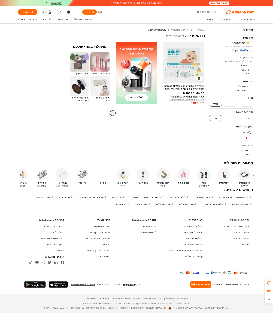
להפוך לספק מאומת (55, 244)
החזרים (106, 244)
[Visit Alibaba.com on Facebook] (62, 262)
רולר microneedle (240, 204)
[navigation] (231, 92)
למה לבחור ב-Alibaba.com (236, 226)
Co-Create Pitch (241, 232)
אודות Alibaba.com (239, 219)
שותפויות (59, 250)
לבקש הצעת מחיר (148, 232)
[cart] (58, 12)
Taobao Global (149, 298)
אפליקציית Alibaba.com (83, 284)
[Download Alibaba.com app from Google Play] (35, 284)
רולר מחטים (141, 204)
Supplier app (129, 284)
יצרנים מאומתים (148, 226)
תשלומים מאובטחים (193, 226)
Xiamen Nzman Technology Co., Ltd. (186, 99)
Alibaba (201, 30)
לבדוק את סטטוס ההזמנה (52, 238)
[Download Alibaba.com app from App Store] (58, 284)
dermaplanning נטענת (213, 204)
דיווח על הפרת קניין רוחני (98, 250)
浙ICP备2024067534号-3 (217, 308)
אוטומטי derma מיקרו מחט (91, 197)
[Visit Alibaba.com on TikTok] (31, 262)
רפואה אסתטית (178, 30)
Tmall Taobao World (121, 298)
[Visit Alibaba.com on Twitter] (50, 262)
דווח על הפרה (104, 256)
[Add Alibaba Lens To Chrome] (200, 284)
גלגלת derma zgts (178, 197)
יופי (191, 30)
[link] (269, 283)
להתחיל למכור (57, 232)
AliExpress (91, 298)
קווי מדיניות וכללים (194, 256)
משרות (245, 244)
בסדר (215, 103)
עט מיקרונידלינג (163, 204)
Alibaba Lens (231, 284)
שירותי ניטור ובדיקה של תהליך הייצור (186, 250)
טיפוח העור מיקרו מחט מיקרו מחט (146, 197)
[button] (100, 12)
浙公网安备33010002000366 (188, 308)
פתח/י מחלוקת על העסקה (98, 238)
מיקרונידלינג (121, 204)
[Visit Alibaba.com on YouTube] (37, 262)
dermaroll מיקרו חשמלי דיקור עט (233, 197)
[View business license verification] (165, 308)
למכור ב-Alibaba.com (54, 226)
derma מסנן (117, 197)
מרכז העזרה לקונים (101, 226)
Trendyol (170, 298)
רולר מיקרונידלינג (187, 204)
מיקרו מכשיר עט (203, 197)
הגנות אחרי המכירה (193, 244)
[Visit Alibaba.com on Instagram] (43, 262)
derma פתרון (64, 197)
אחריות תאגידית (241, 238)
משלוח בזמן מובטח (194, 238)
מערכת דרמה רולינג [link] (157, 30)
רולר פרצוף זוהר (43, 197)
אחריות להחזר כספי (193, 232)
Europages (182, 298)
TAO (161, 298)
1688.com (104, 298)
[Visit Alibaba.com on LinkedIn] (56, 262)
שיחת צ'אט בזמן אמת (100, 232)
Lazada (136, 298)
